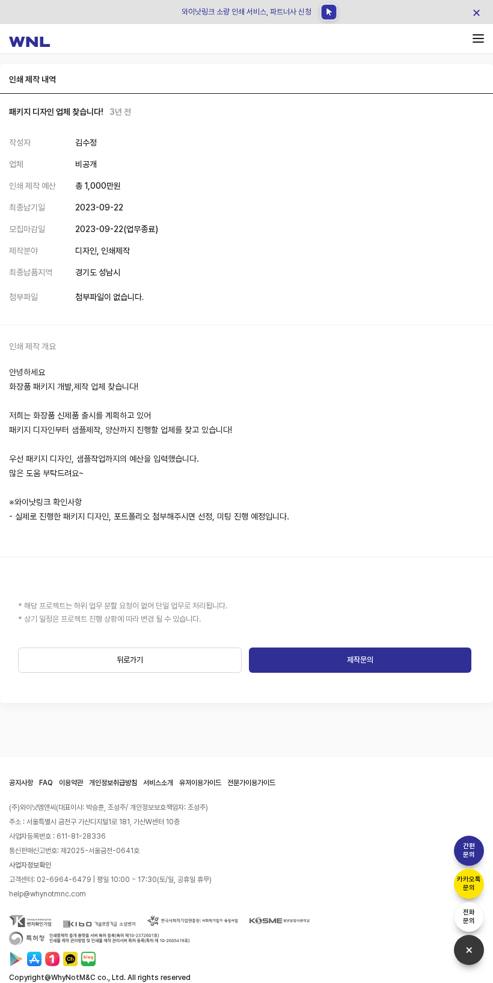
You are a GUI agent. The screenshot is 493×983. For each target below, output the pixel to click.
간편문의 (469, 850)
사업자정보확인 (30, 865)
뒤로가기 (130, 659)
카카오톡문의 (469, 883)
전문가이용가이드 (251, 783)
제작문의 (360, 659)
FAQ (46, 783)
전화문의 (469, 916)
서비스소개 (158, 783)
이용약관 (71, 783)
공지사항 (21, 783)
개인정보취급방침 (113, 783)
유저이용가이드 (200, 783)
